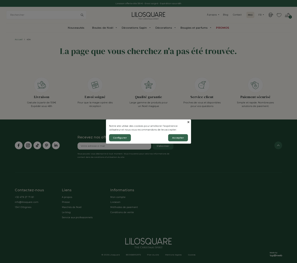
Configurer (120, 137)
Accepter (178, 137)
